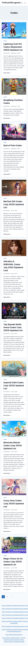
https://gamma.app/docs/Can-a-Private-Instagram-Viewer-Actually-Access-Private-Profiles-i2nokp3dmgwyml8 (14, 639)
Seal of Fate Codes (12, 145)
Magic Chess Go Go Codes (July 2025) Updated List (13, 561)
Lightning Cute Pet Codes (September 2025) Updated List (13, 47)
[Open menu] (25, 3)
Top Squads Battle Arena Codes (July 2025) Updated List (13, 327)
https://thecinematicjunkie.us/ (14, 634)
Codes (5, 40)
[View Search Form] (21, 3)
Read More (7, 72)
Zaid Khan (7, 53)
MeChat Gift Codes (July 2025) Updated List (13, 204)
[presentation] (14, 30)
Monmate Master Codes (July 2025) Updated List (12, 445)
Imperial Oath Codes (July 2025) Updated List (13, 385)
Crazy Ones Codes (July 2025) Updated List (13, 503)
